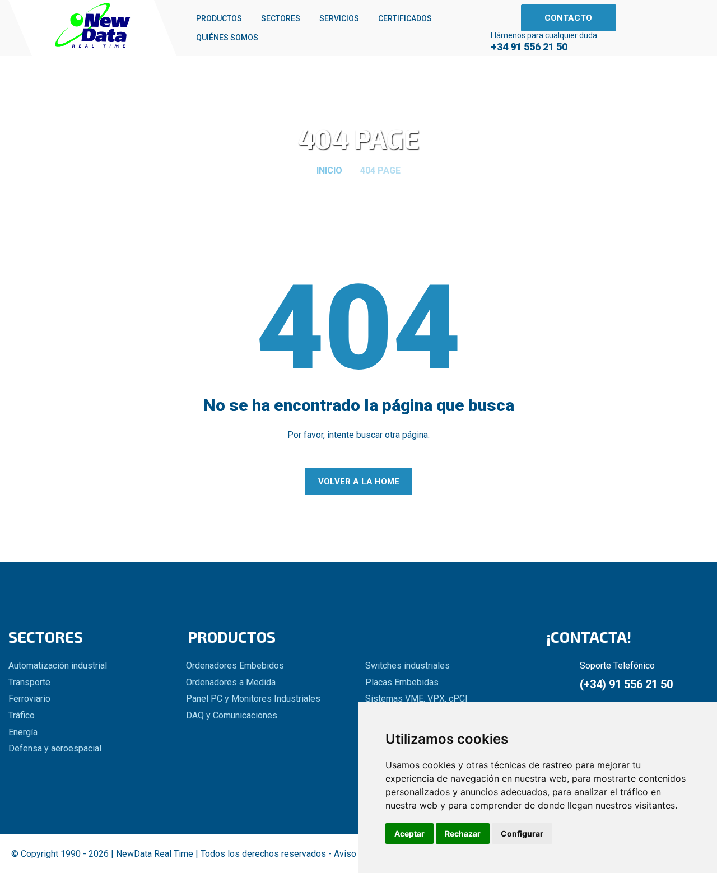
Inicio (329, 170)
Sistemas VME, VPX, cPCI (416, 698)
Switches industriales (407, 665)
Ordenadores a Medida (231, 682)
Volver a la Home (358, 482)
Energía (23, 732)
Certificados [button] (405, 18)
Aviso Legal (357, 853)
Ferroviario (29, 698)
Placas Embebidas (402, 682)
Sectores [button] (280, 18)
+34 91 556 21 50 (529, 47)
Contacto (568, 18)
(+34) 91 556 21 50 (626, 684)
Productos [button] (219, 18)
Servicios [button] (339, 18)
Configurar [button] (522, 833)
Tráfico (21, 715)
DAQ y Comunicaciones (231, 715)
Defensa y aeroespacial (54, 748)
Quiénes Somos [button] (227, 37)
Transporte (29, 682)
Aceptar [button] (409, 833)
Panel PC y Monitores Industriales (253, 698)
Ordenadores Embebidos (235, 665)
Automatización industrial (57, 665)
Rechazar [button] (463, 833)
